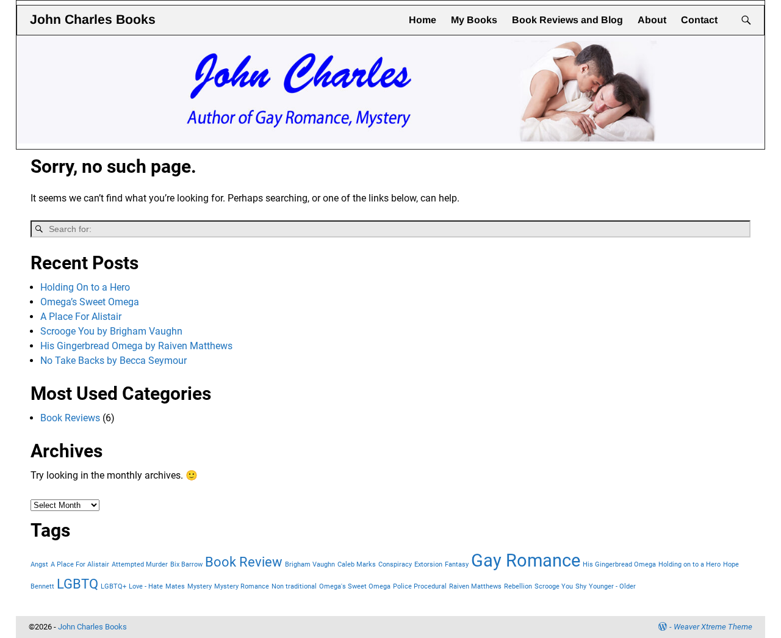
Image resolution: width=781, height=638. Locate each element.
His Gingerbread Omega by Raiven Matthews (136, 346)
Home (422, 20)
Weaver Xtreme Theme (713, 626)
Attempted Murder (140, 564)
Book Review (244, 562)
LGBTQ (77, 584)
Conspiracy (395, 564)
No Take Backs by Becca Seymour (113, 360)
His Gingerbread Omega (619, 564)
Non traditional (294, 586)
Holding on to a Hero (689, 564)
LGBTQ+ (113, 586)
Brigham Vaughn (310, 564)
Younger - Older (612, 586)
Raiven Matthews (475, 586)
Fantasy (457, 564)
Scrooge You (553, 586)
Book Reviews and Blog (567, 20)
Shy (580, 586)
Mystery (199, 586)
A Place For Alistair (80, 316)
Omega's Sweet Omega (354, 586)
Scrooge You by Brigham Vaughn (111, 331)
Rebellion (518, 586)
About (652, 20)
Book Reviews (70, 418)
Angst (39, 564)
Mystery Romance (241, 586)
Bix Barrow (186, 564)
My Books (474, 20)
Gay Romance (525, 560)
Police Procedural (420, 586)
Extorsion (428, 564)
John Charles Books (93, 19)
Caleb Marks (356, 564)
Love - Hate (146, 586)
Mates (175, 586)
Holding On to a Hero (85, 287)
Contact (699, 20)
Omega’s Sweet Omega (89, 302)
